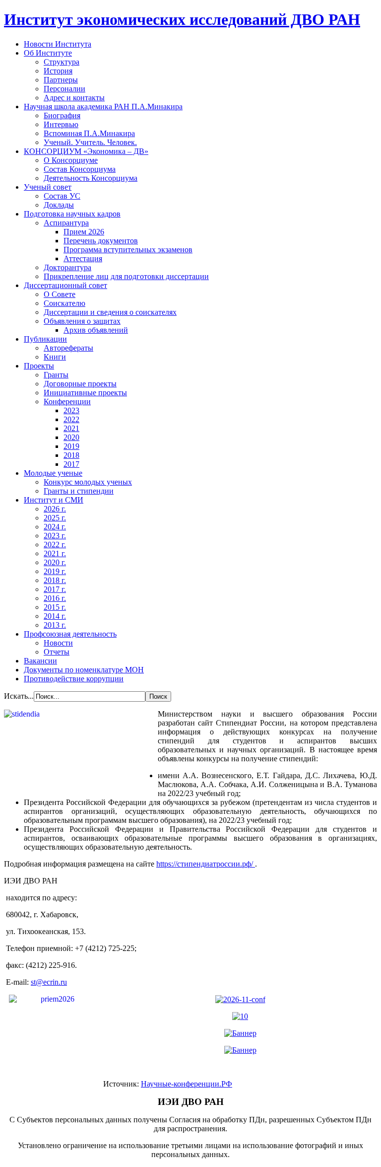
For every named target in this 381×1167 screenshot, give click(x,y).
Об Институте (48, 53)
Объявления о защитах (82, 321)
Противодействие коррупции (74, 678)
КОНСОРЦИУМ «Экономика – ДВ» (86, 151)
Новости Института (57, 44)
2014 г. (55, 616)
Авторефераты (68, 348)
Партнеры (61, 79)
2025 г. (55, 517)
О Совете (59, 294)
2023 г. (55, 535)
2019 (71, 446)
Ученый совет (47, 187)
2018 (71, 455)
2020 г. (55, 562)
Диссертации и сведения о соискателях (110, 312)
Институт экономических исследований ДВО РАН (182, 19)
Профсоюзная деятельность (70, 634)
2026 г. (55, 509)
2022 (71, 419)
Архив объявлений (96, 330)
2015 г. (55, 607)
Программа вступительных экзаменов (128, 249)
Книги (55, 357)
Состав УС (62, 196)
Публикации (45, 339)
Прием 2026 (84, 231)
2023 (71, 410)
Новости (58, 643)
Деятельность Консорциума (90, 178)
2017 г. (55, 589)
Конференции (67, 401)
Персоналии (64, 88)
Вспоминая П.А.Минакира (89, 133)
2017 (71, 464)
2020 (71, 437)
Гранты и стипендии (79, 491)
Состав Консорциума (80, 169)
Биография (62, 115)
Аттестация (83, 258)
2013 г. (55, 625)
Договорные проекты (80, 383)
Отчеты (56, 652)
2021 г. (55, 553)
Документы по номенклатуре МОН (84, 669)
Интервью (61, 124)
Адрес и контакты (74, 97)
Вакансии (40, 660)
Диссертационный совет (65, 285)
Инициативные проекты (85, 392)
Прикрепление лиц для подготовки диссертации (126, 276)
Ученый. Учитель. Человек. (90, 142)
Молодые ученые (53, 473)
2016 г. (55, 598)
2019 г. (55, 571)
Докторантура (67, 267)
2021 (71, 428)
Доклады (59, 205)
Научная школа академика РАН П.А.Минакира (103, 106)
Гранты (56, 374)
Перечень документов (101, 240)
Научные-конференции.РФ (186, 1084)
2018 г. (55, 580)
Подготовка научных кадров (72, 214)
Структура (61, 62)
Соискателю (64, 303)
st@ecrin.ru (49, 982)
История (58, 71)
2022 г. (55, 544)
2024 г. (55, 526)
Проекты (39, 366)
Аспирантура (66, 223)
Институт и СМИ (53, 500)
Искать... (19, 696)
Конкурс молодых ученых (88, 482)
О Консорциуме (71, 160)
